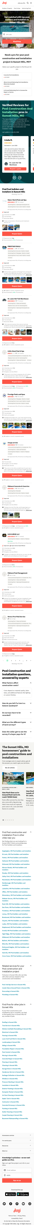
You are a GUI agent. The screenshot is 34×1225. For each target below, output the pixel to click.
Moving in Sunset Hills (9, 1055)
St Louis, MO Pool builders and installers (15, 854)
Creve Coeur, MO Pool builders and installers (16, 956)
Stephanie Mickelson (9, 787)
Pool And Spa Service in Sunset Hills (14, 985)
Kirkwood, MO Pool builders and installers (16, 864)
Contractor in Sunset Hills (10, 1102)
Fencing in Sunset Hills (9, 1035)
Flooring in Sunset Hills (9, 1062)
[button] (5, 227)
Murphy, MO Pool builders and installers (15, 873)
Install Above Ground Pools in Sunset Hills (16, 988)
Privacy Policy (22, 1216)
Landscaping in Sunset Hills (11, 1042)
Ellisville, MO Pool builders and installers (15, 944)
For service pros (6, 1140)
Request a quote (15, 169)
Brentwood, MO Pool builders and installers (16, 917)
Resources (5, 1146)
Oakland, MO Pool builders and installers (15, 861)
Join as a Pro (21, 3)
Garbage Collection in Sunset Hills (13, 1075)
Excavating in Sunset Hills (10, 991)
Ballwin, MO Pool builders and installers (15, 941)
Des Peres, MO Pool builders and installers (16, 907)
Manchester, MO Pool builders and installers (16, 880)
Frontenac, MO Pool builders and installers (16, 911)
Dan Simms (29, 787)
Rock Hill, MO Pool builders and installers (15, 904)
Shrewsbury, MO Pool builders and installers (16, 895)
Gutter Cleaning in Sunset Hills (12, 1112)
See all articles (10, 768)
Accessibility (16, 1218)
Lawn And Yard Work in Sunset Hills (14, 1039)
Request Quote (17, 234)
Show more (29, 275)
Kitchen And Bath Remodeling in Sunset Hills (16, 1029)
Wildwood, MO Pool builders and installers (16, 937)
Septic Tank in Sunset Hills (10, 1099)
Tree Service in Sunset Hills (11, 1026)
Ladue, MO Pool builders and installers (14, 924)
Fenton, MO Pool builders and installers (15, 858)
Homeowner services (8, 1135)
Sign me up (17, 1180)
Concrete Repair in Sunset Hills (12, 1059)
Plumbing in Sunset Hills (10, 995)
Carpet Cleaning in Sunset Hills (12, 1115)
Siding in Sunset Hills (9, 1045)
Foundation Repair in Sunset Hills (13, 1049)
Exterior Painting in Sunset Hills (12, 1089)
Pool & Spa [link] (17, 8)
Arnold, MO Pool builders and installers (15, 931)
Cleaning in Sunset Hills (10, 1065)
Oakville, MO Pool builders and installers (15, 953)
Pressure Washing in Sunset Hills (12, 1082)
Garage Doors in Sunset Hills (11, 1069)
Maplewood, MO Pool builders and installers (16, 927)
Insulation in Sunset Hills (10, 1085)
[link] (6, 164)
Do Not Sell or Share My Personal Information (17, 1221)
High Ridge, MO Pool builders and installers (16, 934)
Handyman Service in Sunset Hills (13, 1072)
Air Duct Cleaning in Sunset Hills (12, 1095)
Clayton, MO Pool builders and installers (15, 921)
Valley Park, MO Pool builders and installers (16, 876)
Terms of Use (12, 1216)
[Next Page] (31, 660)
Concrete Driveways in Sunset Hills (13, 1105)
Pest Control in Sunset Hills (11, 1052)
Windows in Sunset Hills (10, 1079)
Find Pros (17, 41)
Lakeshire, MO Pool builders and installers (16, 889)
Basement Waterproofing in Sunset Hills (15, 1118)
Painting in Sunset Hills (9, 1108)
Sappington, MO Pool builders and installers (16, 851)
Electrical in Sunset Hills (10, 1032)
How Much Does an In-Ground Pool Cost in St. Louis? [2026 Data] (11, 794)
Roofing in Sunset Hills (9, 1022)
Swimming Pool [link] (26, 8)
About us (4, 1151)
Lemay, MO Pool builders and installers (15, 914)
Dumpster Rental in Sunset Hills (12, 1092)
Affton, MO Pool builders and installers (15, 892)
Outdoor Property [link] (7, 8)
